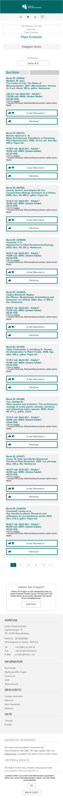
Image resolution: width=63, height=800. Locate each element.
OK (31, 785)
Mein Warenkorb (28, 17)
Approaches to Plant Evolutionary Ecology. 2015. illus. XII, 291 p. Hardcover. (30, 246)
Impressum (10, 676)
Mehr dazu (31, 792)
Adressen (9, 700)
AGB (7, 680)
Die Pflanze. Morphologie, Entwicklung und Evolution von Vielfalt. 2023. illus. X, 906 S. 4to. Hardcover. (30, 299)
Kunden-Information (14, 696)
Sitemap (8, 720)
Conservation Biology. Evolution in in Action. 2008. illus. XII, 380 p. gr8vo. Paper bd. (31, 194)
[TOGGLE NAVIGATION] (42, 17)
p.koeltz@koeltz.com (25, 654)
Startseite (31, 29)
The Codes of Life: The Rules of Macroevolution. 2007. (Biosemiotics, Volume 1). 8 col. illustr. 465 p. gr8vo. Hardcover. (31, 85)
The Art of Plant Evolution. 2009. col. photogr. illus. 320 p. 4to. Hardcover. (31, 462)
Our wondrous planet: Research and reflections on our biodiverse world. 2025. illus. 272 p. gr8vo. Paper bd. (29, 516)
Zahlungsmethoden (27, 771)
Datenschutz (10, 754)
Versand (17, 101)
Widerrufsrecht (11, 684)
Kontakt (31, 604)
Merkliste (9, 708)
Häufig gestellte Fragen (15, 672)
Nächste (50, 565)
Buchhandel (10, 668)
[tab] (31, 47)
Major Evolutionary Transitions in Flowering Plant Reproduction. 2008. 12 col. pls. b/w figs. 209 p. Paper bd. (32, 140)
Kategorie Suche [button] (31, 46)
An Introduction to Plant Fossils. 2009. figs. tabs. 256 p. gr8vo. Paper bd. (30, 353)
